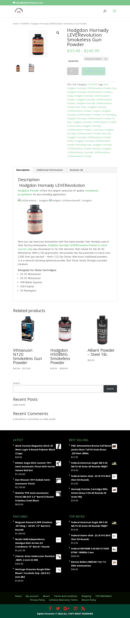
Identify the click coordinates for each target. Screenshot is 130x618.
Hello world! (19, 404)
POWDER (24, 23)
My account (32, 596)
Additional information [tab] (50, 169)
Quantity (73, 60)
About (46, 596)
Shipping (86, 596)
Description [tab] (22, 169)
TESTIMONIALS (103, 596)
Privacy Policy (37, 599)
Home (16, 23)
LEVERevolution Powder (79, 156)
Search (16, 383)
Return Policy (89, 599)
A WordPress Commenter (26, 419)
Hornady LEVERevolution (97, 152)
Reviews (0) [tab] (76, 169)
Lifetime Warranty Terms (63, 599)
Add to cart (93, 71)
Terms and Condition (65, 596)
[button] (58, 33)
